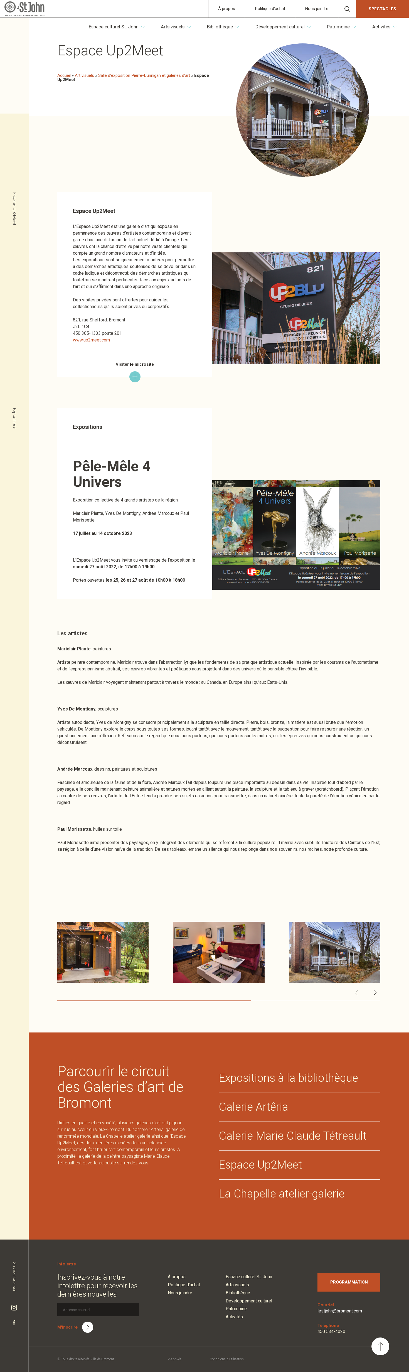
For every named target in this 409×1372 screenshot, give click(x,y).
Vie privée (174, 1359)
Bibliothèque (220, 26)
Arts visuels (172, 26)
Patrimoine (338, 26)
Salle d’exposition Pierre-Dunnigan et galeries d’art (144, 75)
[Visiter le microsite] (135, 376)
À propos (226, 8)
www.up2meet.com (91, 340)
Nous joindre (316, 8)
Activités (381, 26)
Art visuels (84, 75)
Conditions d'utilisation (227, 1359)
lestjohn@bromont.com (339, 1311)
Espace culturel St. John (114, 26)
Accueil (64, 75)
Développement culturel (280, 26)
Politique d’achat (270, 8)
